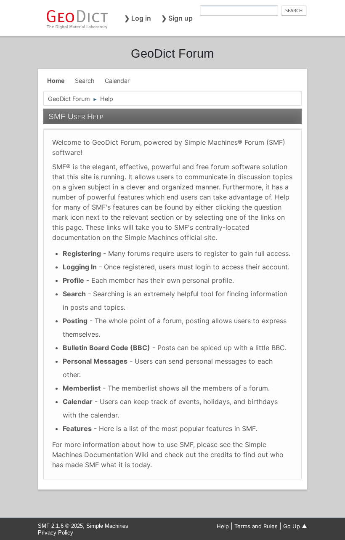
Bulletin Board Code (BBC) (106, 347)
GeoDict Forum (172, 53)
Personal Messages (95, 361)
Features (77, 428)
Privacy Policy (55, 532)
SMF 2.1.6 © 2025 (60, 526)
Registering (82, 253)
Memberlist (82, 388)
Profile (73, 280)
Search (74, 294)
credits (221, 454)
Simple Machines (107, 526)
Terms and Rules (256, 526)
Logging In (80, 267)
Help (223, 526)
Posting (75, 321)
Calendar (78, 401)
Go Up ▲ (295, 526)
